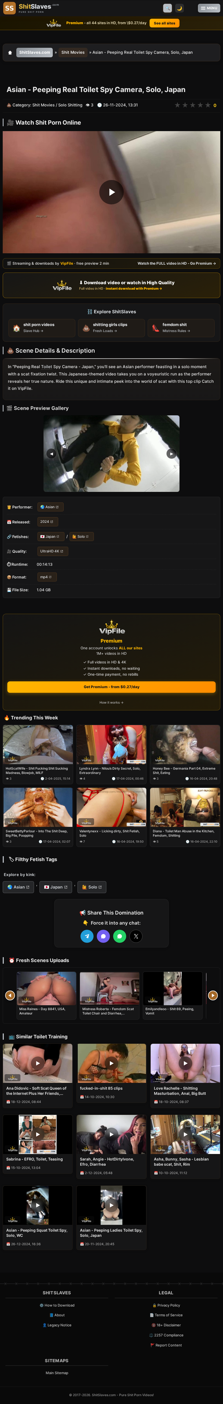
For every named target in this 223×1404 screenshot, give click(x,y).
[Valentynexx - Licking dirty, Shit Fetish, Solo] (112, 807)
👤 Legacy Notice (57, 1325)
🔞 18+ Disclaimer (166, 1325)
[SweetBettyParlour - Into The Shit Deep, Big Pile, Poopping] (38, 807)
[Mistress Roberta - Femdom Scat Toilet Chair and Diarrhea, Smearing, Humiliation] (109, 988)
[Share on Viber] (103, 936)
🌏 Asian (47, 507)
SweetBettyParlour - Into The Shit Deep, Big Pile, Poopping (36, 833)
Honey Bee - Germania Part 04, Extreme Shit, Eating (184, 770)
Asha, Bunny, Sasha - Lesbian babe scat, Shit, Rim (181, 1161)
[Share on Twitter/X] (136, 936)
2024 (44, 521)
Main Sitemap (57, 1373)
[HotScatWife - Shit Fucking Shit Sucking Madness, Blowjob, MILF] (38, 744)
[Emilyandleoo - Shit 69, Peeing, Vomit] (172, 988)
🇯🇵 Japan (47, 536)
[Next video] (213, 995)
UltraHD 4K (49, 551)
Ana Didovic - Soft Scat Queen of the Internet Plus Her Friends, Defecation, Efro (36, 1091)
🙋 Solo (78, 536)
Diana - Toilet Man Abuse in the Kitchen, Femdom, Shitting (183, 833)
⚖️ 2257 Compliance (166, 1335)
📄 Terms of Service (166, 1315)
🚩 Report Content (166, 1345)
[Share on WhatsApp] (119, 936)
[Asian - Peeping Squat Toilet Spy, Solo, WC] (37, 1205)
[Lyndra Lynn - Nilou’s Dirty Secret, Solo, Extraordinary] (112, 744)
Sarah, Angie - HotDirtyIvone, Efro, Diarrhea (107, 1161)
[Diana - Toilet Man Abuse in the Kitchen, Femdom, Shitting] (185, 807)
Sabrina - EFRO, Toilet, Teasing (34, 1159)
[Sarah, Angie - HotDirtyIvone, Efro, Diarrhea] (111, 1134)
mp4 (44, 577)
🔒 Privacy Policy (166, 1305)
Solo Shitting (70, 105)
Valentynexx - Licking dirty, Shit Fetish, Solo (109, 833)
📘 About (57, 1315)
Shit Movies (73, 52)
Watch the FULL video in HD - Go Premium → (177, 263)
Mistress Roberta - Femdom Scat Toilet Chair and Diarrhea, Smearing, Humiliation (108, 1013)
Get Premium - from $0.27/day (112, 687)
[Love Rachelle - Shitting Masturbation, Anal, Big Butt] (185, 1063)
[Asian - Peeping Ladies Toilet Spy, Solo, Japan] (111, 1205)
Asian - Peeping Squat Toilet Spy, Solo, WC (36, 1233)
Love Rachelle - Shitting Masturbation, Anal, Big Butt (180, 1091)
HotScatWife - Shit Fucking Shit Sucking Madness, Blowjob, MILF (37, 770)
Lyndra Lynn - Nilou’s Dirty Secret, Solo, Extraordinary (109, 770)
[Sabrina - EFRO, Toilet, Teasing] (37, 1134)
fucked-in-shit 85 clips (101, 1088)
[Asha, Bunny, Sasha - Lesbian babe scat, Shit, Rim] (185, 1134)
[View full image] (111, 453)
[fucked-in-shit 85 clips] (111, 1063)
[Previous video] (10, 995)
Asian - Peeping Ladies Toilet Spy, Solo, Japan (111, 1233)
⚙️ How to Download (57, 1305)
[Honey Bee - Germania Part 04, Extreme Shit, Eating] (185, 744)
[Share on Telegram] (87, 936)
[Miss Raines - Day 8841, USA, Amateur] (46, 988)
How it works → (111, 702)
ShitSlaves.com (34, 52)
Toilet (46, 366)
